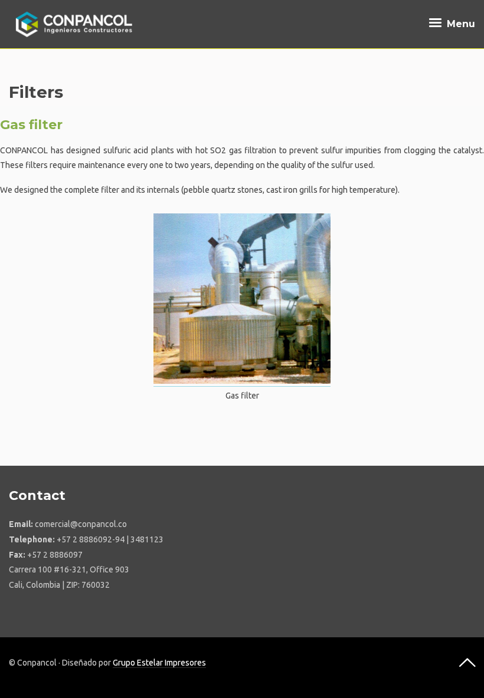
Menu (459, 23)
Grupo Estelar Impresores (159, 662)
